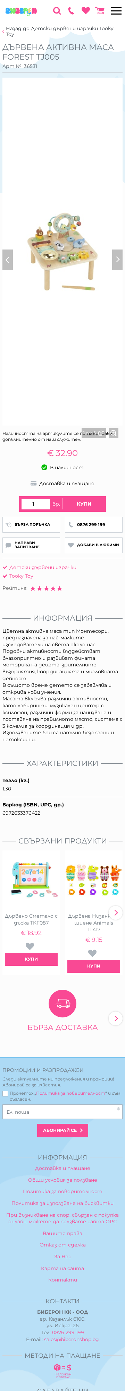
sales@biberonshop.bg (71, 1339)
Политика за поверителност (70, 1093)
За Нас (62, 1256)
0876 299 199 (68, 1332)
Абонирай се (60, 1130)
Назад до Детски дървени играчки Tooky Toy (60, 31)
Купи (84, 504)
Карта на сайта (62, 1268)
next (116, 913)
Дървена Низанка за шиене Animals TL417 (94, 923)
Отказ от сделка (63, 1245)
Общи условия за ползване (62, 1180)
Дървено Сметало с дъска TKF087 (31, 919)
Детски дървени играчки (42, 567)
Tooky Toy (21, 576)
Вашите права (62, 1233)
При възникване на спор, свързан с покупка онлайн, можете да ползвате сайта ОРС (62, 1218)
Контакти (62, 1280)
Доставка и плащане (62, 1168)
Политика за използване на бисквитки (62, 1203)
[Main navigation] (116, 10)
